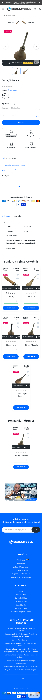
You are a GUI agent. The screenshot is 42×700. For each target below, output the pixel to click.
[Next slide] (33, 491)
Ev (2, 16)
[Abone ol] (36, 530)
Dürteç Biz (31, 296)
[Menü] (3, 9)
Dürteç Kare (11, 345)
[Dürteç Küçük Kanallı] (21, 379)
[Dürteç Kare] (11, 330)
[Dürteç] (11, 281)
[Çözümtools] (19, 9)
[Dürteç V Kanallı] (31, 330)
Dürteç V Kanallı (31, 345)
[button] (2, 3)
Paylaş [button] (6, 175)
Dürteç (11, 296)
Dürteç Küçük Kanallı (21, 394)
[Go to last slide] (8, 491)
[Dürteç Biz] (31, 281)
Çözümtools (24, 688)
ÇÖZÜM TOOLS (12, 90)
